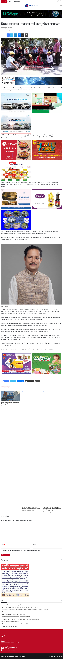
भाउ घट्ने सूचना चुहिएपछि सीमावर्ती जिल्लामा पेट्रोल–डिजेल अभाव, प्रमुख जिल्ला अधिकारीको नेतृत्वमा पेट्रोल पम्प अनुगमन (29, 1)
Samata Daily (22, 656)
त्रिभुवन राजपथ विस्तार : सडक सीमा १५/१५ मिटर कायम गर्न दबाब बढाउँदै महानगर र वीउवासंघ (20, 607)
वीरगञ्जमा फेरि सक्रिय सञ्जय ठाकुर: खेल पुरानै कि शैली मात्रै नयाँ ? (15, 604)
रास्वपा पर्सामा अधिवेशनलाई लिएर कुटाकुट (10, 626)
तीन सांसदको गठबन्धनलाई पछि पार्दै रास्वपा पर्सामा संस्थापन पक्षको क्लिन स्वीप (16, 624)
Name (3, 539)
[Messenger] (19, 35)
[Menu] (2, 6)
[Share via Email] (22, 35)
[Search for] (61, 6)
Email (3, 544)
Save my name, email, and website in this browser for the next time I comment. (21, 550)
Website (34, 544)
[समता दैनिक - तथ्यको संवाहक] (31, 6)
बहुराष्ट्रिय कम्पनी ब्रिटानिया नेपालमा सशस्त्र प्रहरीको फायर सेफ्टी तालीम (16, 616)
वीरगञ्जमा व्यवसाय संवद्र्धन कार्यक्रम (9, 612)
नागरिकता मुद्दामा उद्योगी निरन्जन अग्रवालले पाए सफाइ (12, 621)
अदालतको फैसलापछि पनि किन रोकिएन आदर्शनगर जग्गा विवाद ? (14, 614)
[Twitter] (11, 35)
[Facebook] (8, 35)
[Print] (26, 35)
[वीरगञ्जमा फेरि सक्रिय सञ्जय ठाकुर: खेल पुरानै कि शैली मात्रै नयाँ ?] (10, 396)
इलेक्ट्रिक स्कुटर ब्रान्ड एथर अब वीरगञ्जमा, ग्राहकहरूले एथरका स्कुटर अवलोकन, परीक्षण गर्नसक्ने (21, 619)
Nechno (60, 656)
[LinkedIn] (15, 35)
